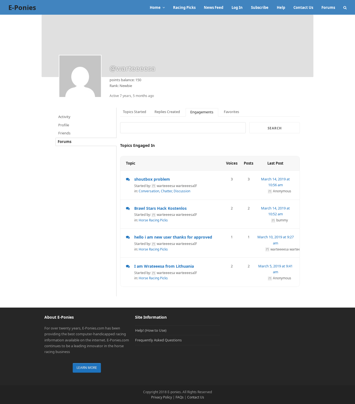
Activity (64, 116)
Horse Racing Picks (153, 220)
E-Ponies (22, 7)
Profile (63, 124)
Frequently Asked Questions (158, 339)
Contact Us (195, 397)
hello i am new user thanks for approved (173, 237)
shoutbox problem (152, 179)
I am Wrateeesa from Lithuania (164, 266)
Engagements (201, 111)
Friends (64, 133)
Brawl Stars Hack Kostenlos (160, 208)
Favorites (231, 111)
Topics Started (134, 111)
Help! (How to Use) (150, 330)
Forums (64, 141)
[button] (345, 7)
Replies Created (167, 111)
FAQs (180, 397)
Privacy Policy (161, 397)
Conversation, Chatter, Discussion (164, 191)
